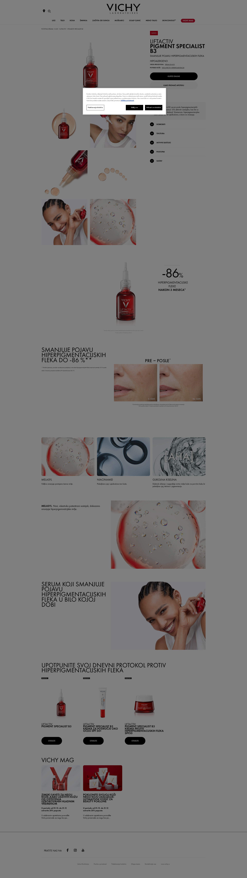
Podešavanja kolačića (95, 107)
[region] (124, 101)
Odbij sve (134, 107)
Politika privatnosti (127, 100)
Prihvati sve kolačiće (154, 107)
